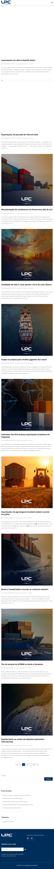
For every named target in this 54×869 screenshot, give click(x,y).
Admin (31, 64)
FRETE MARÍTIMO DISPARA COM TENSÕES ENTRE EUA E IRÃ (18, 804)
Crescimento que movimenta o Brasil (12, 808)
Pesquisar (3, 775)
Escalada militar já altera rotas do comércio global (15, 801)
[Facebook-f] (32, 839)
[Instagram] (28, 839)
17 (34, 764)
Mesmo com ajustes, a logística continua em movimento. (17, 795)
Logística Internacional (22, 64)
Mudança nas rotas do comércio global (12, 798)
